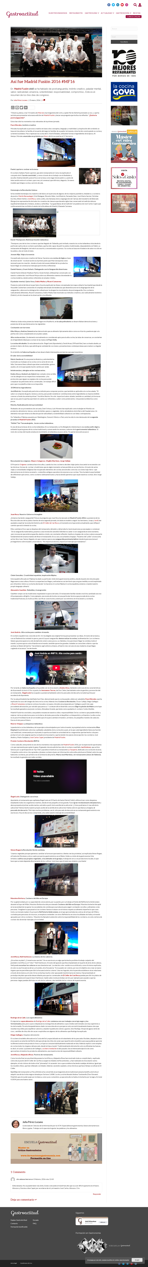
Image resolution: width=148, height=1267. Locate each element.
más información (124, 1260)
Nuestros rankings (58, 13)
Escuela (35, 1220)
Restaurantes (76, 13)
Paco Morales (16, 125)
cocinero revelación (49, 1048)
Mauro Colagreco (38, 461)
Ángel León (15, 796)
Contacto (14, 1223)
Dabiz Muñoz (40, 281)
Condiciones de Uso (26, 1263)
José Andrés (15, 632)
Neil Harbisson (26, 957)
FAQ (34, 1223)
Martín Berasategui (25, 196)
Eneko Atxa (64, 688)
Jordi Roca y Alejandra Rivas (22, 1055)
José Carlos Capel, (37, 737)
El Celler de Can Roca (51, 523)
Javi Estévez (86, 747)
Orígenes (23, 464)
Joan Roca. (15, 514)
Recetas (136, 13)
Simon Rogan (16, 850)
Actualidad (106, 13)
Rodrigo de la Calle (18, 1018)
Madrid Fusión (21, 88)
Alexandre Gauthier (18, 590)
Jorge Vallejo (65, 461)
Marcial (41, 113)
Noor (46, 136)
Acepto (137, 1260)
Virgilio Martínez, (53, 461)
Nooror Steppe (17, 724)
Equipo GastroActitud (19, 1220)
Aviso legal (14, 1263)
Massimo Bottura (18, 898)
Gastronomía (122, 13)
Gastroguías (91, 13)
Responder (97, 1194)
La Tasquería (72, 750)
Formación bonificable (19, 1227)
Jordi (96, 520)
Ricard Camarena (54, 281)
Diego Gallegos (17, 1035)
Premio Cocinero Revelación (22, 741)
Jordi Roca (32, 199)
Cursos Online (133, 17)
